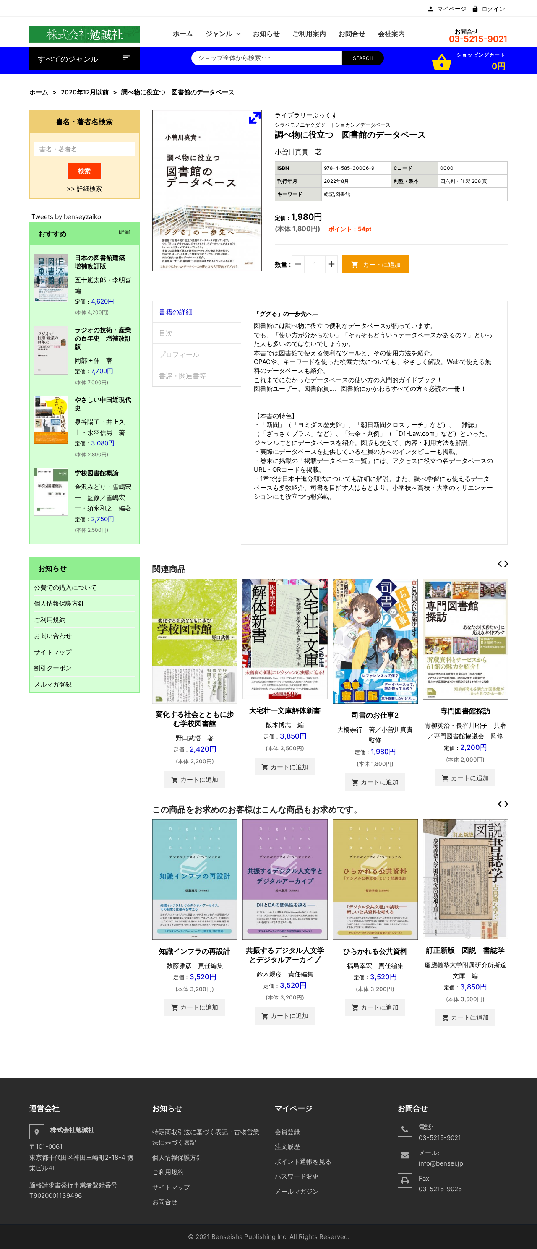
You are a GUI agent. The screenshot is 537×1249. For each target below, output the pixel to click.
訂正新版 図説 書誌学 (465, 950)
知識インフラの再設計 (194, 951)
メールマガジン (297, 1191)
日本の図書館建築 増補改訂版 (103, 262)
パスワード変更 (297, 1176)
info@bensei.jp (441, 1163)
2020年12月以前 (85, 92)
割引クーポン (53, 668)
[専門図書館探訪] (465, 639)
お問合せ (164, 1202)
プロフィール (179, 354)
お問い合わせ (53, 636)
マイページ (452, 8)
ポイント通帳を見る (303, 1162)
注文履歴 (287, 1146)
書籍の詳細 (176, 311)
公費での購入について (65, 587)
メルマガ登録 (53, 684)
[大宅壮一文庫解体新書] (285, 638)
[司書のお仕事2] (375, 641)
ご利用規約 (49, 620)
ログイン (493, 8)
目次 (165, 333)
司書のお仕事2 (375, 715)
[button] (254, 117)
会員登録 (287, 1132)
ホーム (38, 92)
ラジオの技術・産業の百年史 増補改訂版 (103, 338)
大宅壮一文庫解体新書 (285, 710)
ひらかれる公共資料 (375, 951)
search (363, 58)
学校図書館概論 (97, 473)
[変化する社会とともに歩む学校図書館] (194, 641)
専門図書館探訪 (465, 711)
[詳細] (123, 231)
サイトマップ (53, 652)
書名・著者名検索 (84, 121)
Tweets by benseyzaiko (66, 217)
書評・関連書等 (182, 376)
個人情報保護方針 (59, 603)
